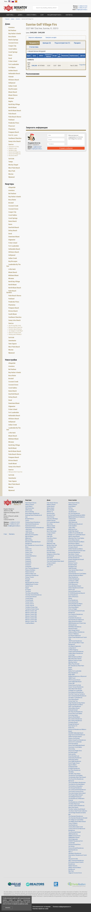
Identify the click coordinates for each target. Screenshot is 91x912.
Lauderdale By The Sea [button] (13, 265)
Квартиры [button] (9, 15)
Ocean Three (29, 552)
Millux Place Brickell (73, 664)
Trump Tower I (29, 602)
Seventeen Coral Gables (75, 747)
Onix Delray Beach (73, 699)
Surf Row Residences (74, 770)
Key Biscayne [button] (12, 89)
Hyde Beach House (30, 526)
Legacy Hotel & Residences (75, 651)
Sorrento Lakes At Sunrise (15, 329)
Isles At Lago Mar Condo (15, 325)
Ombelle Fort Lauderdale (75, 690)
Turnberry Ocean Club (31, 607)
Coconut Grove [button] (13, 43)
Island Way (50, 529)
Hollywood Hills (51, 527)
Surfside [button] (11, 159)
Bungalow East (72, 566)
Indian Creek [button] (12, 86)
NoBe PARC (71, 674)
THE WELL (71, 772)
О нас (5, 534)
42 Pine (70, 508)
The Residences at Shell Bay (76, 802)
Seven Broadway (73, 743)
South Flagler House (74, 763)
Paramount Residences (31, 575)
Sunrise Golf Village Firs (15, 152)
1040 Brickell (72, 518)
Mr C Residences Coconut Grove (34, 545)
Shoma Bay (71, 749)
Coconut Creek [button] (13, 206)
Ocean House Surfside (74, 685)
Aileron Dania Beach (74, 536)
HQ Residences (72, 625)
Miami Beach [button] (12, 92)
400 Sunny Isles (29, 508)
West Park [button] (11, 171)
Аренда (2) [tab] (47, 43)
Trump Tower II (29, 603)
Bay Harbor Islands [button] (14, 33)
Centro (27, 520)
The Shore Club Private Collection (77, 811)
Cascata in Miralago (52, 518)
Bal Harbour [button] (12, 30)
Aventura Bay (50, 513)
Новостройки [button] (31, 15)
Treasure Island (51, 563)
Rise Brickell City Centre (31, 582)
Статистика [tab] (33, 47)
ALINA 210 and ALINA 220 (75, 533)
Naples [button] (10, 101)
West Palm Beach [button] (14, 168)
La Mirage (49, 534)
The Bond (28, 591)
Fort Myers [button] (12, 67)
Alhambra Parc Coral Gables (76, 538)
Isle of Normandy (51, 531)
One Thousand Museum (32, 568)
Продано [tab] (77, 43)
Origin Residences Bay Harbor (76, 703)
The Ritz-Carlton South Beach (76, 809)
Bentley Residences (73, 557)
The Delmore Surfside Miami (76, 784)
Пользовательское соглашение (41, 906)
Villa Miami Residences (74, 853)
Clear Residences (73, 577)
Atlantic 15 (50, 511)
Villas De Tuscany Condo (15, 332)
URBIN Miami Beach (73, 837)
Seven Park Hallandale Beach (76, 745)
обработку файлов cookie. (20, 903)
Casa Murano (72, 572)
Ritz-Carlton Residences (75, 719)
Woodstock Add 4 (13, 155)
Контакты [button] (68, 15)
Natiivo (70, 669)
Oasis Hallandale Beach (74, 681)
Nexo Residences (73, 672)
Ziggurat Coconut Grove (75, 873)
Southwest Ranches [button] (14, 138)
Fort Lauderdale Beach (53, 522)
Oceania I (27, 557)
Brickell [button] (11, 203)
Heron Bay (50, 524)
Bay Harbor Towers (73, 554)
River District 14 (72, 726)
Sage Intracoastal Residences (76, 734)
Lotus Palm (50, 541)
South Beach (50, 556)
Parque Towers (29, 577)
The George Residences (53, 559)
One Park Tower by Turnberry (76, 694)
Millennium (28, 538)
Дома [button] (20, 15)
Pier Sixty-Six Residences (75, 711)
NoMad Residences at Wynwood (77, 676)
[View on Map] (60, 28)
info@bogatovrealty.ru (81, 9)
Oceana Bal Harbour (31, 556)
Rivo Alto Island (51, 552)
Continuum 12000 (73, 580)
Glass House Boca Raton (75, 621)
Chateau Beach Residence (32, 522)
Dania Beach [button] (12, 221)
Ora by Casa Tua (73, 701)
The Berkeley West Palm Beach (77, 777)
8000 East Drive (72, 529)
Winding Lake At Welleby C (15, 334)
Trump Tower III (29, 605)
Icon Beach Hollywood (74, 635)
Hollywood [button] (11, 83)
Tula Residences (73, 825)
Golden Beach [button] (13, 70)
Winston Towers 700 (31, 621)
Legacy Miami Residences (75, 653)
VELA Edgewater (73, 839)
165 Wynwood (72, 511)
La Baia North (72, 648)
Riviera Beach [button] (13, 311)
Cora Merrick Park (73, 582)
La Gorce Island (51, 533)
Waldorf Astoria (72, 865)
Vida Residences (73, 850)
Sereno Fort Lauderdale (75, 742)
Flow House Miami (73, 607)
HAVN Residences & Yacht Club (77, 623)
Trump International (30, 596)
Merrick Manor (29, 536)
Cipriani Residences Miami (75, 575)
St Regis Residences (74, 768)
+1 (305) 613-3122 (82, 6)
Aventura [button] (11, 27)
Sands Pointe (29, 586)
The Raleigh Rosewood (74, 796)
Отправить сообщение (66, 148)
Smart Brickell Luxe (73, 756)
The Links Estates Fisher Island (55, 561)
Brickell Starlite (72, 564)
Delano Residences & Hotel (75, 587)
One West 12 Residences (75, 697)
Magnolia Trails (51, 543)
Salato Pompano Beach (75, 736)
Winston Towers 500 (31, 618)
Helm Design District (74, 630)
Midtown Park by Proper (75, 660)
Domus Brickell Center (74, 591)
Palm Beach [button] (12, 114)
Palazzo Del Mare (30, 570)
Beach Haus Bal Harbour (75, 556)
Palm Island (50, 549)
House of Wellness (73, 634)
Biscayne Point (51, 515)
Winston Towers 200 (31, 612)
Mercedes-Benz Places (74, 658)
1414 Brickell (72, 520)
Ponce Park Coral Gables (75, 713)
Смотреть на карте (50, 37)
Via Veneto (50, 564)
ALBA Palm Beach (73, 531)
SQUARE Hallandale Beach (75, 733)
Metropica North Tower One (15, 327)
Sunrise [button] (11, 144)
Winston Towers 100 (31, 611)
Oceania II (28, 559)
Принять (7, 907)
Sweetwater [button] (12, 340)
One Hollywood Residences (76, 692)
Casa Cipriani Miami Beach (75, 570)
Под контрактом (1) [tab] (62, 43)
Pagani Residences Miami (75, 704)
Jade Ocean (28, 531)
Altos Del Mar (50, 510)
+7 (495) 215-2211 (82, 7)
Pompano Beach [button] (13, 132)
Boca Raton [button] (12, 37)
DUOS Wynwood (72, 584)
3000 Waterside (72, 522)
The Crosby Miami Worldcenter (77, 782)
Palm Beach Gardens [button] (11, 291)
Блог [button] (42, 15)
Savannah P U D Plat (14, 146)
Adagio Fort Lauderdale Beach (76, 534)
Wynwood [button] (11, 177)
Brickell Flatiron (29, 518)
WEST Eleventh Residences (76, 860)
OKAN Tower (72, 678)
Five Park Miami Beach (74, 605)
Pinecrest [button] (11, 126)
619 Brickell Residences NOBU (76, 515)
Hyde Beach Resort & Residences (34, 527)
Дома (48, 500)
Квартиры (28, 500)
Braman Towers (72, 563)
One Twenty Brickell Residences (77, 696)
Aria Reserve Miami (73, 543)
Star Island (50, 557)
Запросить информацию (35, 37)
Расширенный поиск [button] (54, 15)
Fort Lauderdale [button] (13, 64)
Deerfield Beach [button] (13, 227)
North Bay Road (51, 547)
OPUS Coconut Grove (74, 680)
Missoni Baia (28, 540)
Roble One (71, 727)
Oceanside (28, 566)
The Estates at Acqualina (75, 786)
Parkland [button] (11, 120)
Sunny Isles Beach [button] (14, 141)
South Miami (28, 506)
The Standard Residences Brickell (77, 818)
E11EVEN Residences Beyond (76, 593)
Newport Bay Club (52, 545)
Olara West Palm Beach (75, 688)
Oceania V (28, 564)
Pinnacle (27, 579)
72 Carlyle (71, 510)
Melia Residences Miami (75, 657)
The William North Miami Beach (77, 821)
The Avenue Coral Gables (75, 775)
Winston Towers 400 (31, 616)
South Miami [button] (12, 314)
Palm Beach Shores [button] (14, 117)
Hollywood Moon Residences (76, 632)
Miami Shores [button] (13, 95)
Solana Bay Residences (74, 757)
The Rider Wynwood (74, 804)
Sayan (27, 587)
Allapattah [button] (11, 187)
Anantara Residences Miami (76, 541)
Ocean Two (28, 550)
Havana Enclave (72, 628)
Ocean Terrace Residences (75, 687)
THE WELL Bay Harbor (74, 773)
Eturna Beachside (73, 602)
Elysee (70, 598)
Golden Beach (51, 506)
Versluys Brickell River (74, 844)
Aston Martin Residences (32, 513)
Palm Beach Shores (30, 502)
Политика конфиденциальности (62, 906)
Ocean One (28, 549)
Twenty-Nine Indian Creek (75, 827)
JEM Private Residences (75, 641)
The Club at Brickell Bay (31, 593)
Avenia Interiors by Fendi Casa (76, 550)
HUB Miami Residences (74, 626)
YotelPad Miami (29, 623)
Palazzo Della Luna (30, 573)
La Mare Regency (73, 649)
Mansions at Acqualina (31, 534)
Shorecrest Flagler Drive (75, 750)
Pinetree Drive (51, 550)
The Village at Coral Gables (75, 819)
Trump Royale (29, 600)
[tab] (14, 27)
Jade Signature (29, 533)
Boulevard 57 (72, 561)
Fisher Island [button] (12, 61)
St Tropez (28, 589)
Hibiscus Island (51, 526)
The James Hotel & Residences (77, 789)
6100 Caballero (72, 526)
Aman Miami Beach (73, 540)
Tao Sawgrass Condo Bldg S (16, 331)
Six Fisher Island (72, 752)
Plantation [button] (11, 129)
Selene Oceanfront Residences (77, 740)
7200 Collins (71, 527)
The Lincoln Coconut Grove (75, 791)
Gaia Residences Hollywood (76, 619)
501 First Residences (74, 513)
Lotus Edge (50, 540)
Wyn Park (71, 871)
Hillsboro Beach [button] (13, 80)
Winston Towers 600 (31, 619)
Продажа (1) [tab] (34, 43)
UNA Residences (73, 834)
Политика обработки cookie (40, 909)
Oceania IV (28, 563)
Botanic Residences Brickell (76, 559)
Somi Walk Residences (74, 761)
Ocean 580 (71, 683)
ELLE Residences (73, 595)
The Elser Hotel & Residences (33, 595)
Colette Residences (73, 579)
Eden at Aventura (73, 596)
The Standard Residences (75, 816)
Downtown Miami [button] (13, 237)
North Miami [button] (12, 107)
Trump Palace (29, 598)
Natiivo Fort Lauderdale (74, 671)
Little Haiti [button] (12, 269)
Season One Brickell (74, 738)
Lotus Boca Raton (52, 538)
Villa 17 (49, 566)
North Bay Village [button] (14, 104)
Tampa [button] (10, 162)
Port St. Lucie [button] (12, 135)
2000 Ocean (28, 510)
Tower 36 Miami (72, 823)
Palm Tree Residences (74, 706)
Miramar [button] (11, 98)
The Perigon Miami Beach (75, 795)
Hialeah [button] (11, 77)
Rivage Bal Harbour (73, 724)
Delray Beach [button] (12, 230)
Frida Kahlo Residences (74, 618)
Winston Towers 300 (31, 614)
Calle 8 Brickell (72, 568)
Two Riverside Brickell (74, 832)
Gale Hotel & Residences (32, 524)
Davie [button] (10, 55)
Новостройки (72, 500)
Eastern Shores (51, 520)
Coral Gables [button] (12, 49)
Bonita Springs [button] (13, 40)
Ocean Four (28, 554)
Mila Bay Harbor (72, 662)
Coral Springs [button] (12, 52)
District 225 (71, 589)
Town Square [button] (12, 344)
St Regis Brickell (72, 766)
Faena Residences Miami (75, 603)
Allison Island (50, 508)
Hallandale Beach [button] (14, 73)
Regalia (27, 580)
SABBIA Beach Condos (31, 584)
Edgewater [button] (11, 240)
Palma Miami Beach (74, 708)
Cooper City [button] (12, 46)
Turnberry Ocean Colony (32, 609)
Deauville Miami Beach (74, 586)
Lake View (50, 536)
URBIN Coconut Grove (74, 835)
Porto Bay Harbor (73, 715)
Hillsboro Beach (29, 504)
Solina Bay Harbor (73, 759)
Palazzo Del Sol (29, 572)
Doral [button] (10, 58)
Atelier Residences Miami (75, 549)
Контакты (11, 534)
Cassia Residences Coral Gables (77, 573)
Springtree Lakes (13, 150)
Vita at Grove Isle (73, 858)
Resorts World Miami (74, 717)
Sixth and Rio (72, 754)
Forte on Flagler (72, 609)
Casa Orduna (50, 517)
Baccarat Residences (74, 552)
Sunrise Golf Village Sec (15, 153)
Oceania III (28, 561)
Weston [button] (10, 174)
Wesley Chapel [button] (13, 165)
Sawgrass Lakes (13, 148)
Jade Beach (28, 529)
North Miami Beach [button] (14, 110)
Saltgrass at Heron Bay (53, 554)
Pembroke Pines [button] (13, 123)
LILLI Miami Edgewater (74, 646)
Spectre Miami (72, 765)
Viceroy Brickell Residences (76, 848)
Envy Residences (73, 600)
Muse (26, 547)
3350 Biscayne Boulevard (75, 524)
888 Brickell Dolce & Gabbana (76, 517)
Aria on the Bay (29, 511)
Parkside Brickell (73, 710)
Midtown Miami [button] (13, 275)
